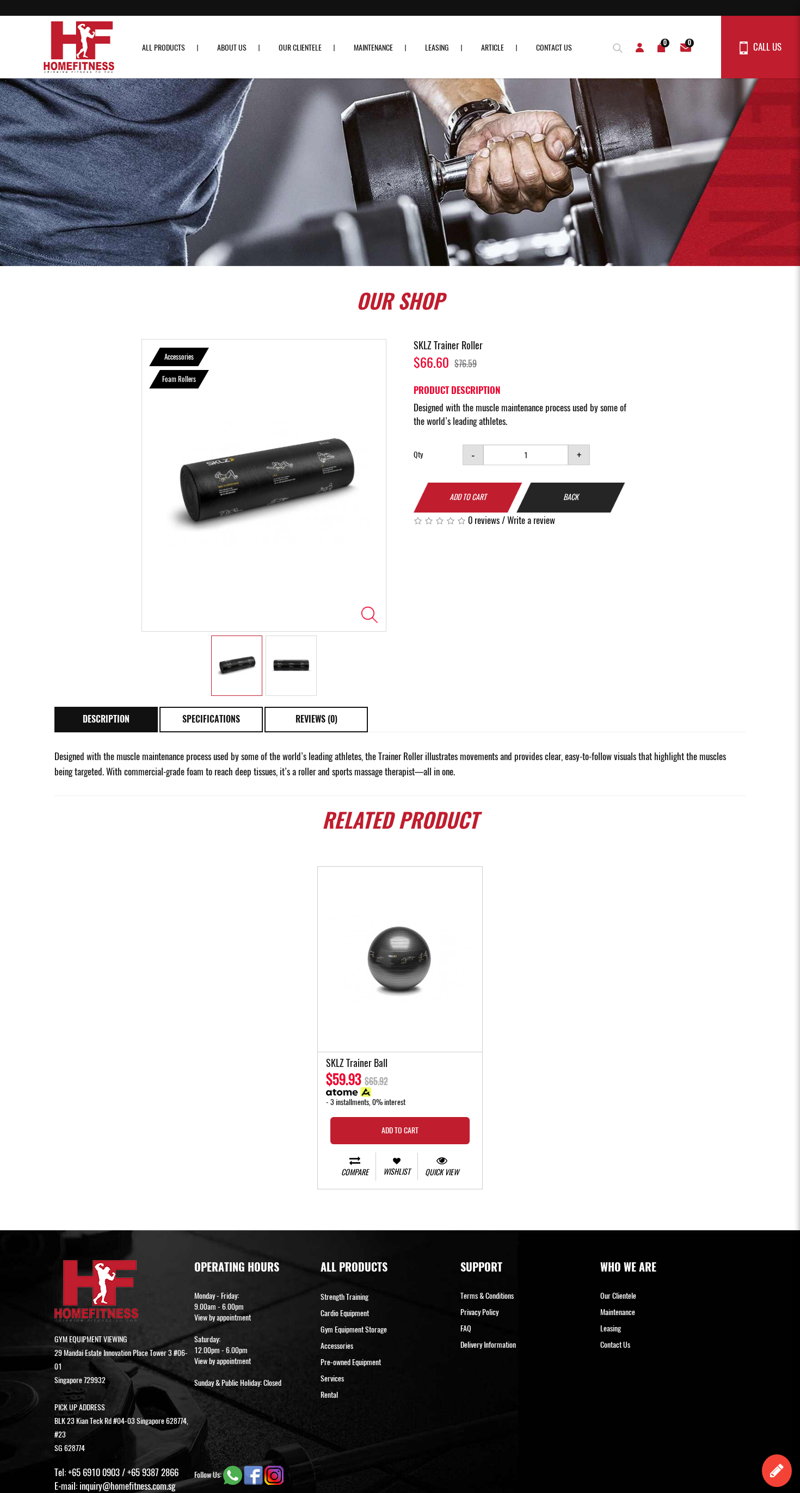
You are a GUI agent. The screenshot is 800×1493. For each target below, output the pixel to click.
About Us (232, 47)
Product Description (457, 390)
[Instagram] (274, 1475)
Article (492, 47)
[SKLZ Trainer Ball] (400, 959)
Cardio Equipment (345, 1313)
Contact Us (554, 47)
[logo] (79, 47)
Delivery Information (488, 1345)
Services (332, 1378)
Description (106, 719)
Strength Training (344, 1297)
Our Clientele (300, 47)
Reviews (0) (316, 719)
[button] (615, 46)
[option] (264, 485)
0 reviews (484, 520)
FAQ (465, 1328)
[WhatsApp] (233, 1475)
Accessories (337, 1346)
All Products (163, 47)
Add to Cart (468, 497)
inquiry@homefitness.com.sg (127, 1485)
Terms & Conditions (487, 1296)
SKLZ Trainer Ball (356, 1064)
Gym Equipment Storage (354, 1329)
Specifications (211, 719)
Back (571, 497)
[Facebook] (254, 1475)
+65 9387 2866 (153, 1472)
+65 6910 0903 (94, 1472)
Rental (329, 1395)
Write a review (531, 520)
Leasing (437, 47)
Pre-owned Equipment (351, 1362)
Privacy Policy (479, 1312)
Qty (418, 454)
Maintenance (373, 47)
